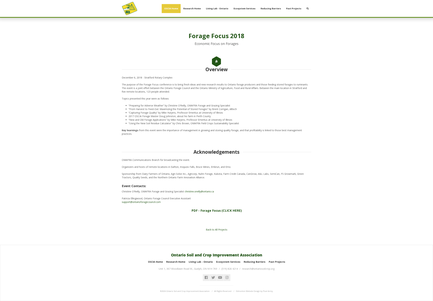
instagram (227, 277)
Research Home (175, 261)
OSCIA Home (155, 261)
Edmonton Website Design (248, 291)
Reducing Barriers (254, 261)
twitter (213, 277)
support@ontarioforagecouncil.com (141, 202)
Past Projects (277, 261)
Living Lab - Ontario (201, 261)
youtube (220, 277)
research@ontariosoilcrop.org (258, 268)
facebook (206, 277)
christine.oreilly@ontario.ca (200, 191)
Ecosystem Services (228, 261)
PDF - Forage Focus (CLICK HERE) (216, 210)
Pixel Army (268, 291)
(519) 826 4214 (229, 268)
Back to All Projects (216, 229)
